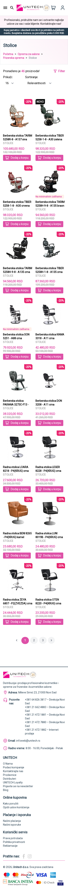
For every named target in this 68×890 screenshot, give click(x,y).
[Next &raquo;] (51, 640)
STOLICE (8, 143)
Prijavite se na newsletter (18, 786)
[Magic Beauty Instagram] (29, 856)
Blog (5, 790)
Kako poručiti (10, 803)
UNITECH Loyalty (13, 782)
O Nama (8, 763)
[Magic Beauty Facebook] (23, 856)
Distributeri (9, 778)
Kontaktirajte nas (13, 771)
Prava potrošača (13, 838)
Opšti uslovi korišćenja (16, 807)
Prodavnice (9, 774)
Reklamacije (10, 845)
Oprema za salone (29, 54)
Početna (8, 54)
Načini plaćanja (12, 820)
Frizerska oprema (13, 57)
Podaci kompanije (13, 767)
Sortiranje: (31, 77)
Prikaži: (8, 77)
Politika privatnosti (14, 841)
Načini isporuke (12, 824)
